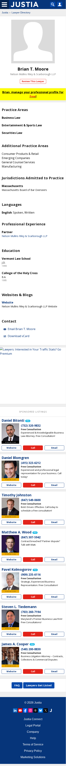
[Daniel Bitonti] (10, 432)
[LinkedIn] (15, 710)
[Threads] (35, 710)
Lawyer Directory (21, 12)
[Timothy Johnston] (10, 506)
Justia (5, 12)
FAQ (17, 685)
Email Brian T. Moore (21, 329)
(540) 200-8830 (31, 649)
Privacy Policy (33, 750)
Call (33, 447)
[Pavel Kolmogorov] (10, 581)
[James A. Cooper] (10, 655)
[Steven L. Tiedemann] (10, 618)
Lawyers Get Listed (39, 685)
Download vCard (18, 336)
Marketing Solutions (33, 757)
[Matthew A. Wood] (10, 544)
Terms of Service (33, 744)
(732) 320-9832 (31, 426)
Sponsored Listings (33, 411)
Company (33, 731)
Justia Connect (33, 719)
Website (7, 302)
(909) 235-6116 (31, 575)
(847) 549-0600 (31, 500)
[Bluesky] (40, 710)
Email (54, 447)
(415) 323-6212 (31, 463)
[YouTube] (20, 710)
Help (33, 738)
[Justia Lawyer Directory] (51, 710)
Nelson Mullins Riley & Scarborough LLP (33, 74)
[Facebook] (25, 710)
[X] (46, 710)
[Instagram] (30, 710)
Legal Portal (33, 725)
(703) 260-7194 (31, 612)
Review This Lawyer (33, 81)
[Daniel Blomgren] (10, 469)
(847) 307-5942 (31, 537)
